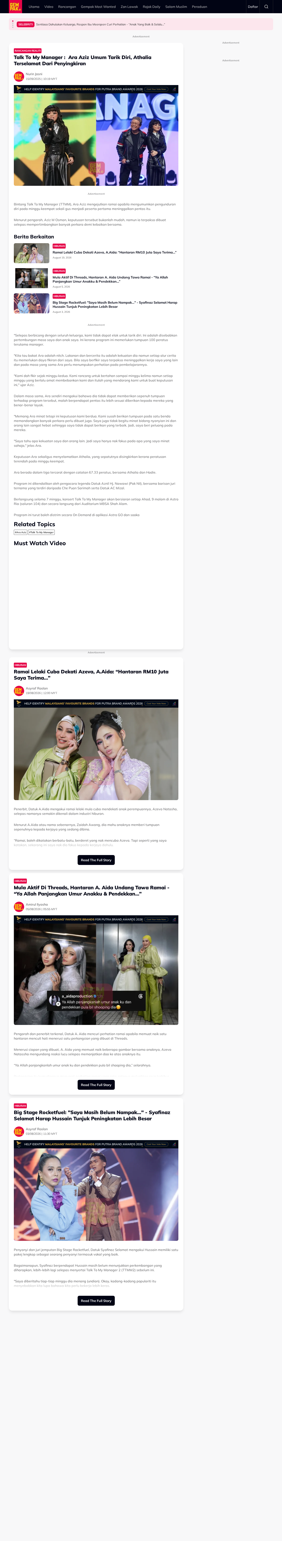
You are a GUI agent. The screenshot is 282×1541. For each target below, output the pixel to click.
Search (266, 6)
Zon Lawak (129, 7)
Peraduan (199, 7)
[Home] (15, 6)
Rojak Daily (151, 7)
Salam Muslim (176, 7)
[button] (12, 21)
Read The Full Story (96, 860)
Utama (34, 7)
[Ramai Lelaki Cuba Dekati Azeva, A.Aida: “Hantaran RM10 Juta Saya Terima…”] (31, 253)
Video (48, 7)
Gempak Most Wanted (98, 7)
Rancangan (67, 7)
